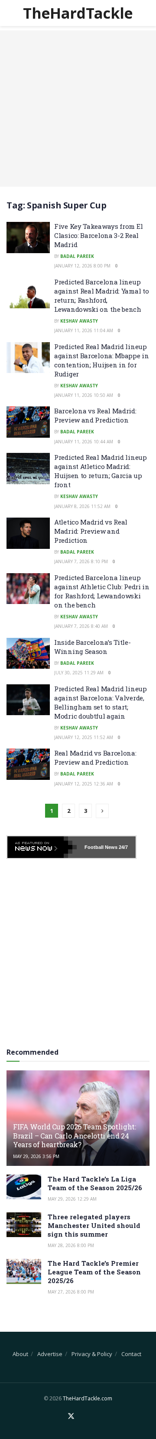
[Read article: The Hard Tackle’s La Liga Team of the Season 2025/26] (23, 1187)
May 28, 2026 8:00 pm (71, 1245)
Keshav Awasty (79, 321)
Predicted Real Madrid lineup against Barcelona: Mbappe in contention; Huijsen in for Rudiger (101, 360)
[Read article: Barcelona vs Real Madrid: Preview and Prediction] (28, 422)
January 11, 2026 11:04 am (83, 330)
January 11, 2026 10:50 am (83, 395)
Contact (131, 1354)
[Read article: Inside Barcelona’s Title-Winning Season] (28, 653)
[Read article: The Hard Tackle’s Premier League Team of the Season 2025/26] (23, 1271)
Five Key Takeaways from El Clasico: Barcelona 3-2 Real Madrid (98, 235)
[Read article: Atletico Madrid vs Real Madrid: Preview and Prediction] (28, 533)
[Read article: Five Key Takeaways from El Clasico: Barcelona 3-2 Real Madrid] (28, 237)
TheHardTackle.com (87, 1398)
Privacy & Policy (92, 1354)
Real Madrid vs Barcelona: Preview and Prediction (95, 757)
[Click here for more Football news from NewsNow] (42, 847)
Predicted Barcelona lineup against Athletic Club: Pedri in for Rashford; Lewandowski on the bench (102, 591)
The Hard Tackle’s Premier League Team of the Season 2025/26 (94, 1272)
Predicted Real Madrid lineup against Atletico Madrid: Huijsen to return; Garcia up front (100, 471)
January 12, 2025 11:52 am (83, 737)
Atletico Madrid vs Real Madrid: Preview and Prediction (90, 531)
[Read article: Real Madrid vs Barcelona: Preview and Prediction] (28, 764)
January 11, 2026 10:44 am (83, 442)
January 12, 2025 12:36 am (83, 784)
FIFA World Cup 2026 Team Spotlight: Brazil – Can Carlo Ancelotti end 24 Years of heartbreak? (74, 1135)
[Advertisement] (78, 108)
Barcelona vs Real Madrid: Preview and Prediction (95, 415)
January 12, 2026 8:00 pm (82, 266)
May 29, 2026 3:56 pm (36, 1156)
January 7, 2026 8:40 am (81, 626)
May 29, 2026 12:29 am (72, 1199)
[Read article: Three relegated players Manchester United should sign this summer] (23, 1224)
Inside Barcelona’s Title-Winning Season (92, 647)
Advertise (49, 1354)
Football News (100, 847)
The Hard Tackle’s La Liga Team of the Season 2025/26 (95, 1183)
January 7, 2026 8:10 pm (81, 561)
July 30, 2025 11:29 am (79, 673)
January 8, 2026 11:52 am (82, 506)
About (20, 1354)
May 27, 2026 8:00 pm (71, 1292)
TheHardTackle (78, 13)
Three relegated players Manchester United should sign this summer (94, 1225)
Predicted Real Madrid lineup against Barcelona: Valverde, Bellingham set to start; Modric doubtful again (100, 702)
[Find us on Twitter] (71, 1416)
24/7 (122, 847)
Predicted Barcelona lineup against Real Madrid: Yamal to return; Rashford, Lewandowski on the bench (101, 295)
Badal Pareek (77, 256)
